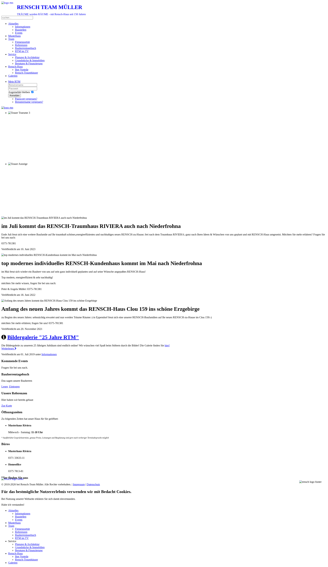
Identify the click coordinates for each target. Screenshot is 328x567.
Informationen (22, 26)
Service (12, 54)
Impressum (79, 484)
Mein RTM (14, 81)
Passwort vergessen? (26, 98)
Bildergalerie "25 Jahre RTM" (43, 337)
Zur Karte (6, 405)
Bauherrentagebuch (25, 48)
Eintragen (14, 386)
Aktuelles (13, 23)
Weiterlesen (8, 348)
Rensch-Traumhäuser (26, 72)
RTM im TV (22, 51)
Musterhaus (14, 35)
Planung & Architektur (27, 57)
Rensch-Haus (15, 66)
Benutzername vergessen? (29, 101)
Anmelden (14, 95)
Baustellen (20, 29)
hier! (167, 345)
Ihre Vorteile (21, 69)
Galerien (12, 75)
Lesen (4, 386)
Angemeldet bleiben (19, 92)
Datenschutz (93, 484)
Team (11, 39)
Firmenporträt (22, 42)
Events (18, 32)
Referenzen (21, 45)
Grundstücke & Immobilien (30, 60)
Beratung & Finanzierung (29, 63)
